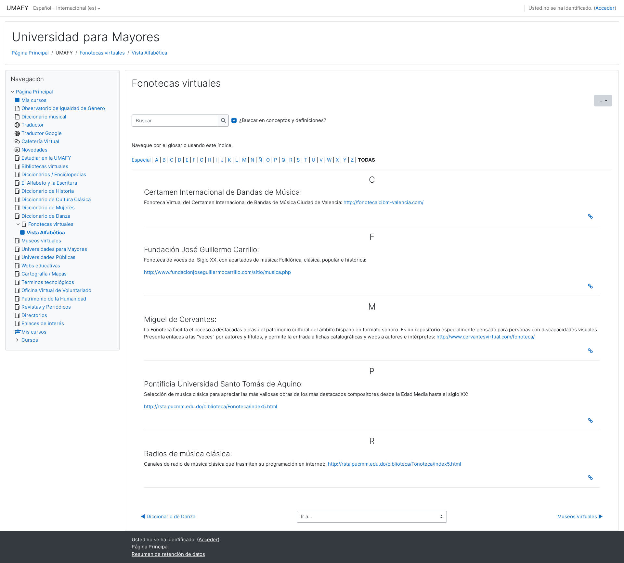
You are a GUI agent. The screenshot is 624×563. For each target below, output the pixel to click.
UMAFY (17, 8)
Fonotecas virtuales (102, 53)
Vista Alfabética (149, 53)
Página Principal (30, 53)
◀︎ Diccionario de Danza (168, 516)
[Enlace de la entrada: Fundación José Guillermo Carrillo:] (591, 286)
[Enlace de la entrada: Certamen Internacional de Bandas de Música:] (591, 216)
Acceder (605, 8)
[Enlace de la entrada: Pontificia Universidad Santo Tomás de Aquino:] (591, 420)
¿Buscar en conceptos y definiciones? (282, 120)
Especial (141, 160)
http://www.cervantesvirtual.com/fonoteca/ (485, 337)
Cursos (29, 340)
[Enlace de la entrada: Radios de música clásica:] (591, 477)
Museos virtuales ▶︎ (580, 516)
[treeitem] (62, 216)
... (605, 100)
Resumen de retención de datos (168, 554)
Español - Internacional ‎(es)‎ (64, 8)
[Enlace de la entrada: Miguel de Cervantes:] (591, 351)
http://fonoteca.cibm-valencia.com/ (383, 202)
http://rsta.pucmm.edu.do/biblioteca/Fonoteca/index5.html (210, 406)
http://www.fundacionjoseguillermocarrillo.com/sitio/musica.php (217, 272)
